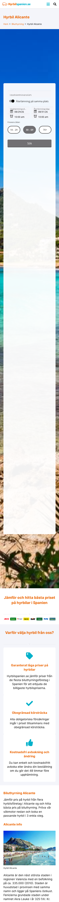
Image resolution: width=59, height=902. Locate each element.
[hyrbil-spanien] (16, 4)
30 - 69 (29, 129)
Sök (29, 143)
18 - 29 (14, 129)
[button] (48, 4)
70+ (45, 129)
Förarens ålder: (14, 122)
